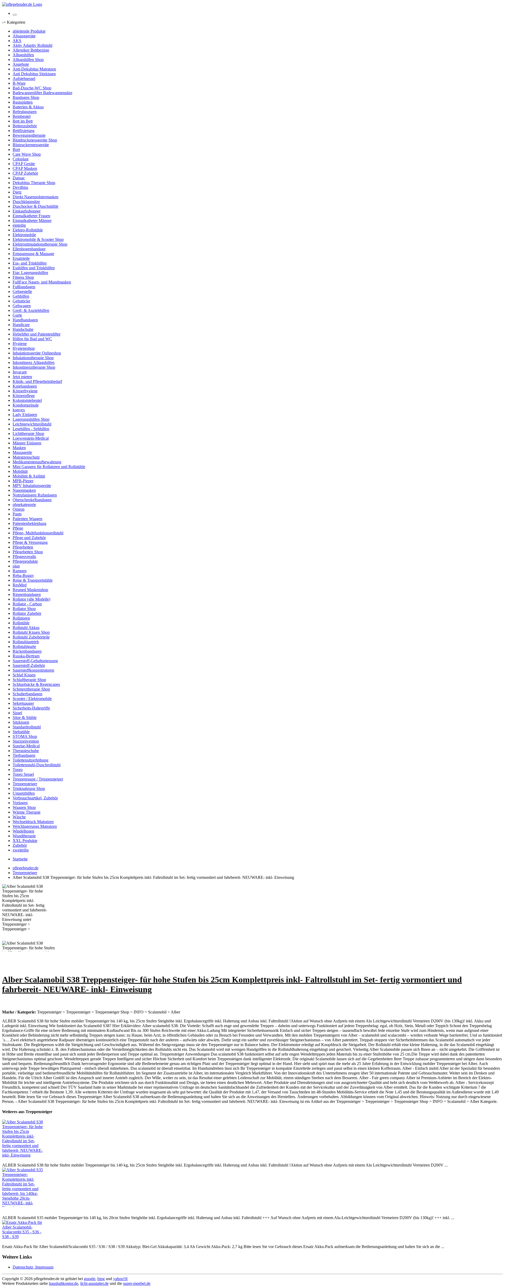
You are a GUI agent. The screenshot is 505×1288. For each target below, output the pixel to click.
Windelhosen (23, 831)
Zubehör (20, 845)
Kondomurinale (26, 405)
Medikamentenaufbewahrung (37, 462)
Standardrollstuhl (27, 727)
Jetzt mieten (22, 376)
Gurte (17, 315)
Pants (17, 514)
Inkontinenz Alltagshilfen (33, 362)
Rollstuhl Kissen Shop (31, 632)
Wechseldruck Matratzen (33, 821)
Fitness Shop (23, 277)
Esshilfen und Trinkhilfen (34, 268)
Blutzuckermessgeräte (31, 145)
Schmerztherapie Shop (31, 689)
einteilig (19, 225)
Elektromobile (24, 234)
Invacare (20, 372)
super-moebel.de (136, 1283)
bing (101, 1278)
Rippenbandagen (27, 594)
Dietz (17, 192)
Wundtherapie (24, 836)
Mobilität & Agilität (29, 476)
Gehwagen (22, 305)
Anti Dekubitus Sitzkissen (34, 74)
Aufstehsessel (24, 78)
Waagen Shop (24, 807)
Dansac (19, 178)
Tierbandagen (24, 755)
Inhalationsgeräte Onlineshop (37, 353)
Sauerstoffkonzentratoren (33, 670)
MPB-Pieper (23, 481)
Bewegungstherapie (29, 135)
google (89, 1278)
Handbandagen (25, 320)
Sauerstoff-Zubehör (29, 665)
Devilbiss (20, 187)
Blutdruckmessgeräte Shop (35, 140)
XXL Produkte (25, 840)
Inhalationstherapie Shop (33, 358)
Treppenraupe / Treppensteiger (38, 779)
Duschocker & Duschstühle (35, 206)
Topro (18, 769)
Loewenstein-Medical (31, 438)
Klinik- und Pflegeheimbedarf (37, 381)
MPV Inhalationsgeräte (32, 485)
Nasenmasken (24, 490)
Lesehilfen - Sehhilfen (31, 429)
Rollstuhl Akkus (26, 627)
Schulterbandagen (27, 694)
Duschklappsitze (26, 201)
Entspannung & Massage (33, 253)
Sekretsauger (23, 703)
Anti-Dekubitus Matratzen (34, 69)
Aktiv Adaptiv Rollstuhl (32, 45)
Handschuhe (23, 329)
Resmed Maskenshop (30, 589)
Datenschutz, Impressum (33, 1267)
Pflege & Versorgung (30, 542)
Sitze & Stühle (25, 717)
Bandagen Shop (26, 97)
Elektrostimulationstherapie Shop (40, 244)
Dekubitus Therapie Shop (34, 182)
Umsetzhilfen (24, 793)
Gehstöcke (21, 301)
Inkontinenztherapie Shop (34, 367)
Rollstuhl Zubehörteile (31, 637)
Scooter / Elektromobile (32, 698)
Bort (16, 149)
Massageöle (22, 452)
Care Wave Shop (27, 154)
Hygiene (20, 343)
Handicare (21, 324)
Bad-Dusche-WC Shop (32, 88)
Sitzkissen (21, 722)
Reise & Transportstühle (33, 580)
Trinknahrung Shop (29, 788)
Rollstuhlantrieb (26, 642)
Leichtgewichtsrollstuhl (32, 424)
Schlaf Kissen (24, 675)
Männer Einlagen (27, 443)
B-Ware (19, 83)
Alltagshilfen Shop (28, 59)
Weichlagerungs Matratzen (35, 826)
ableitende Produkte (29, 31)
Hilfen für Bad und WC (32, 339)
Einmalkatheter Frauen (31, 216)
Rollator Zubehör (27, 613)
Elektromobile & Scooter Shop (38, 239)
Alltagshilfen (23, 55)
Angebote (21, 64)
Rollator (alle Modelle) (31, 599)
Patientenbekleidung (29, 523)
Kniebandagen (25, 386)
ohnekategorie (24, 504)
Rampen (20, 571)
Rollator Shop (24, 608)
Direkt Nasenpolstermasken (35, 197)
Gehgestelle (22, 291)
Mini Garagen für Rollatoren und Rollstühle (49, 466)
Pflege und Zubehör (29, 537)
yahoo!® (120, 1278)
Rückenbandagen (27, 651)
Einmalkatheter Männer (32, 220)
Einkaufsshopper (27, 211)
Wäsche (19, 817)
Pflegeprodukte (25, 561)
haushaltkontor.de (63, 1283)
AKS (17, 40)
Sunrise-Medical (26, 746)
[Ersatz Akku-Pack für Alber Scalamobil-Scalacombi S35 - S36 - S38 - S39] (23, 1236)
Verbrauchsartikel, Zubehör (35, 798)
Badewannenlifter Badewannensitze (42, 92)
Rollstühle (21, 623)
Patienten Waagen (27, 518)
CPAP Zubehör (25, 173)
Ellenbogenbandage (29, 249)
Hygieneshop (24, 348)
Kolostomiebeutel (27, 400)
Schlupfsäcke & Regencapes (36, 684)
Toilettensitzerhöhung (30, 760)
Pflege (18, 528)
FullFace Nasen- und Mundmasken (42, 282)
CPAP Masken (25, 168)
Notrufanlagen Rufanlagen (35, 495)
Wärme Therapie (27, 812)
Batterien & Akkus (28, 107)
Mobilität (20, 471)
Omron (18, 509)
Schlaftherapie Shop (29, 679)
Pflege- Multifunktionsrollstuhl (38, 533)
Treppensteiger (25, 784)
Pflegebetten (23, 547)
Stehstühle (21, 731)
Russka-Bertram (26, 656)
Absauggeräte (24, 36)
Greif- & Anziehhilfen (31, 310)
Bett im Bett (23, 121)
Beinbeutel (22, 116)
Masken (19, 447)
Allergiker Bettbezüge (31, 50)
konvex (19, 410)
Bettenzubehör (25, 126)
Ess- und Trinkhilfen (30, 263)
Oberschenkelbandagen (32, 500)
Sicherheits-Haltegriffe (31, 708)
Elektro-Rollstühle (28, 230)
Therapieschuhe (26, 750)
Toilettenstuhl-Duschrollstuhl (36, 765)
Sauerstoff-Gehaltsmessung (35, 660)
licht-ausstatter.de (94, 1283)
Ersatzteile (21, 258)
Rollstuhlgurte (24, 646)
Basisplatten (23, 102)
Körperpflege (24, 395)
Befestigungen (25, 111)
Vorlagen (20, 802)
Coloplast (20, 159)
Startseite (20, 859)
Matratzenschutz (26, 457)
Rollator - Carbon (27, 604)
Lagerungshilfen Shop (31, 419)
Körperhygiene (25, 391)
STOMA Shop (25, 736)
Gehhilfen (21, 296)
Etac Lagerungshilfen (30, 272)
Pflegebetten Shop (28, 552)
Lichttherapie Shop (28, 433)
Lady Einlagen (25, 414)
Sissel (17, 713)
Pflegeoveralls (24, 556)
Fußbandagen (24, 287)
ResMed (20, 585)
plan (16, 566)
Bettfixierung (23, 130)
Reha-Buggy (23, 575)
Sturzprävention (26, 741)
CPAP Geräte (24, 163)
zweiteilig (21, 850)
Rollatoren (21, 618)
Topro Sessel (23, 774)
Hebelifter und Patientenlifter (36, 334)
